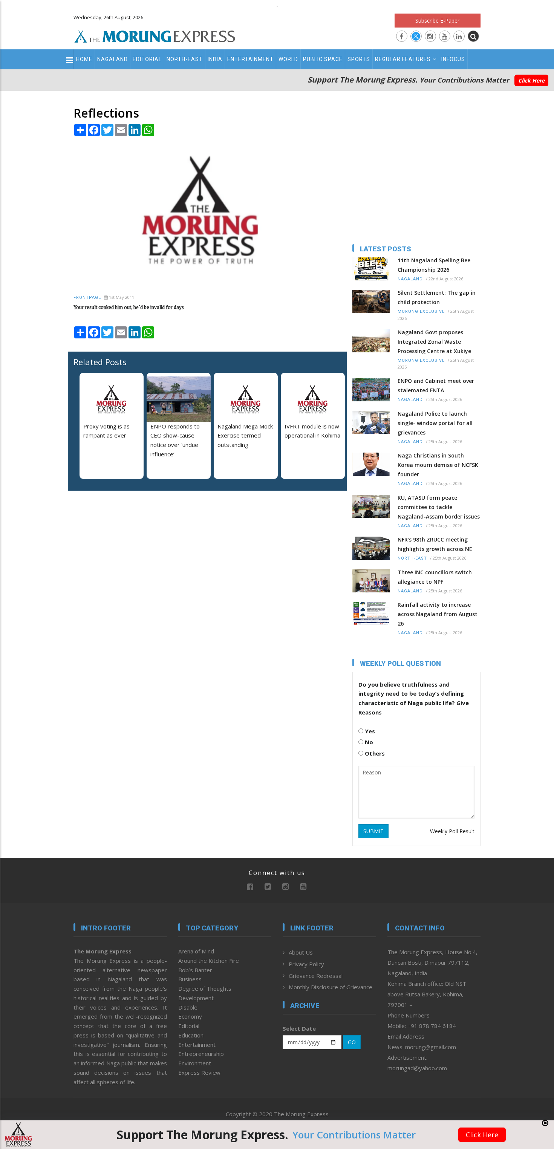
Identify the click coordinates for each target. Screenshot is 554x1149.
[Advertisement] (40, 652)
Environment (194, 1063)
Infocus (453, 59)
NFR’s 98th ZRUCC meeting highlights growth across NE (435, 544)
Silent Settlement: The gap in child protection (437, 297)
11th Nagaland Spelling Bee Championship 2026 (434, 265)
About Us (301, 952)
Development (196, 998)
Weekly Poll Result (452, 831)
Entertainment (250, 59)
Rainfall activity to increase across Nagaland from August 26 (437, 614)
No (368, 742)
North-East (185, 59)
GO (352, 1042)
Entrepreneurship (201, 1053)
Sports (358, 59)
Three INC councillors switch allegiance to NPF (435, 577)
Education (191, 1035)
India (215, 59)
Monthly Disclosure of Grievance (330, 987)
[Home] (154, 35)
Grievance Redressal (316, 975)
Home (84, 59)
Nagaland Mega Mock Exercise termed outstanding (245, 435)
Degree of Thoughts (204, 988)
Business (190, 979)
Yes (369, 731)
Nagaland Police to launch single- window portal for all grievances (435, 423)
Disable (187, 1007)
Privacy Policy (306, 964)
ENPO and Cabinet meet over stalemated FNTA (436, 385)
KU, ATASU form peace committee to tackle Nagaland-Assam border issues (439, 507)
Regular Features (403, 59)
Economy (190, 1016)
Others (374, 753)
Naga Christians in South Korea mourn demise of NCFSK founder (438, 465)
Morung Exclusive (421, 311)
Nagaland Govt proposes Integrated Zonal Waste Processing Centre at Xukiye (434, 342)
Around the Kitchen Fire (208, 960)
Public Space (323, 59)
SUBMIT (373, 831)
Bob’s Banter (195, 970)
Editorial (147, 59)
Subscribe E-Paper (437, 20)
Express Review (199, 1072)
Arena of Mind (196, 951)
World (288, 59)
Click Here (531, 80)
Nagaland (112, 59)
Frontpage (87, 297)
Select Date (299, 1028)
